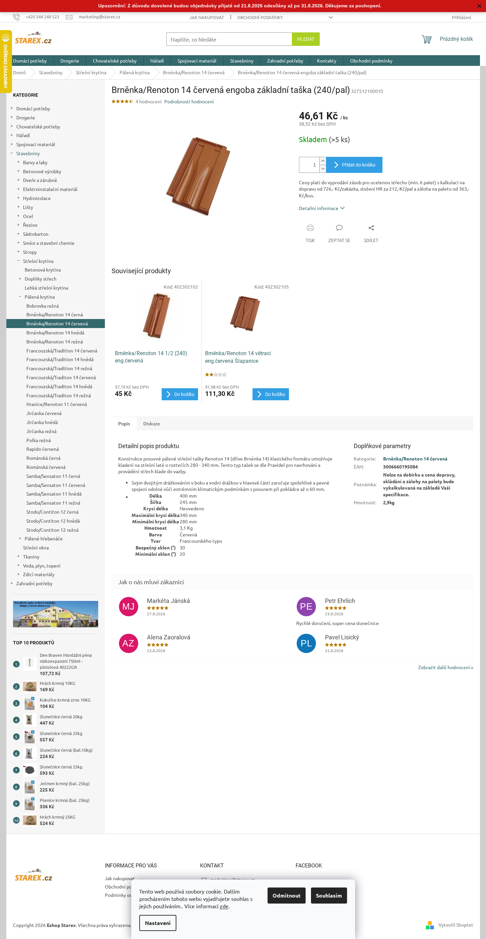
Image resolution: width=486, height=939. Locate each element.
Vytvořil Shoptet (456, 925)
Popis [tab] (124, 423)
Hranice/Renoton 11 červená (56, 404)
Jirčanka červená (43, 413)
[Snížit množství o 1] (322, 169)
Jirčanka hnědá (42, 422)
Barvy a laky (35, 162)
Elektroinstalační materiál (50, 189)
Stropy (30, 252)
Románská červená (45, 467)
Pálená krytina (40, 297)
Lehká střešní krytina (46, 288)
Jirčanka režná (41, 431)
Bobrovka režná (42, 306)
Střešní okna (36, 547)
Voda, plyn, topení (41, 565)
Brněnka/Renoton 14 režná (54, 341)
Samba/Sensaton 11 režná (53, 503)
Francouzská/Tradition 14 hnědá (60, 359)
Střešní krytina (38, 261)
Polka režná (38, 440)
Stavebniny (28, 153)
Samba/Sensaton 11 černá (53, 476)
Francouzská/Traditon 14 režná (58, 395)
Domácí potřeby (33, 108)
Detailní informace (318, 208)
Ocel (28, 216)
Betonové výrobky (42, 171)
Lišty (28, 207)
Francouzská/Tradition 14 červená (61, 350)
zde (224, 906)
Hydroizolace (37, 198)
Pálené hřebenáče (44, 538)
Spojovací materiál (35, 144)
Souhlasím (329, 895)
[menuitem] (29, 60)
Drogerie (25, 117)
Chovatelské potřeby (38, 126)
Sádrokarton (35, 234)
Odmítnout (287, 895)
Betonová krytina (43, 270)
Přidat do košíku (358, 165)
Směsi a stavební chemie (48, 243)
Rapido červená (42, 449)
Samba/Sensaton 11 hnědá (54, 494)
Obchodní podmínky (260, 17)
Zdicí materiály (38, 574)
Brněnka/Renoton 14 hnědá (55, 332)
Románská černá (43, 458)
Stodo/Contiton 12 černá (52, 512)
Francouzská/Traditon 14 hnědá (59, 386)
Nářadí (23, 135)
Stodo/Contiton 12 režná (52, 530)
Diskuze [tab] (151, 423)
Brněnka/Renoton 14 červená (57, 323)
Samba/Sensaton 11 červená (55, 485)
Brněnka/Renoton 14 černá (54, 314)
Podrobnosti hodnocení (189, 101)
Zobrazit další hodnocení (444, 667)
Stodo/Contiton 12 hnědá (53, 521)
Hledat (305, 39)
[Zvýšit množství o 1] (322, 161)
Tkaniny (31, 556)
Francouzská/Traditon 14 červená (61, 377)
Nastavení (158, 922)
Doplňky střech (40, 279)
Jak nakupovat (206, 17)
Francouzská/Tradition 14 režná (59, 368)
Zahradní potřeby (34, 583)
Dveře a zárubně (40, 180)
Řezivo (30, 225)
